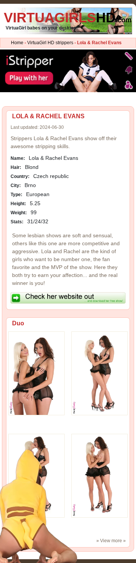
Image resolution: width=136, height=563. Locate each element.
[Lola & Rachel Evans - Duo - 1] (99, 373)
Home (17, 42)
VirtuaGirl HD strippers (50, 42)
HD (67, 17)
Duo (18, 323)
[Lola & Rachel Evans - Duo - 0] (36, 373)
